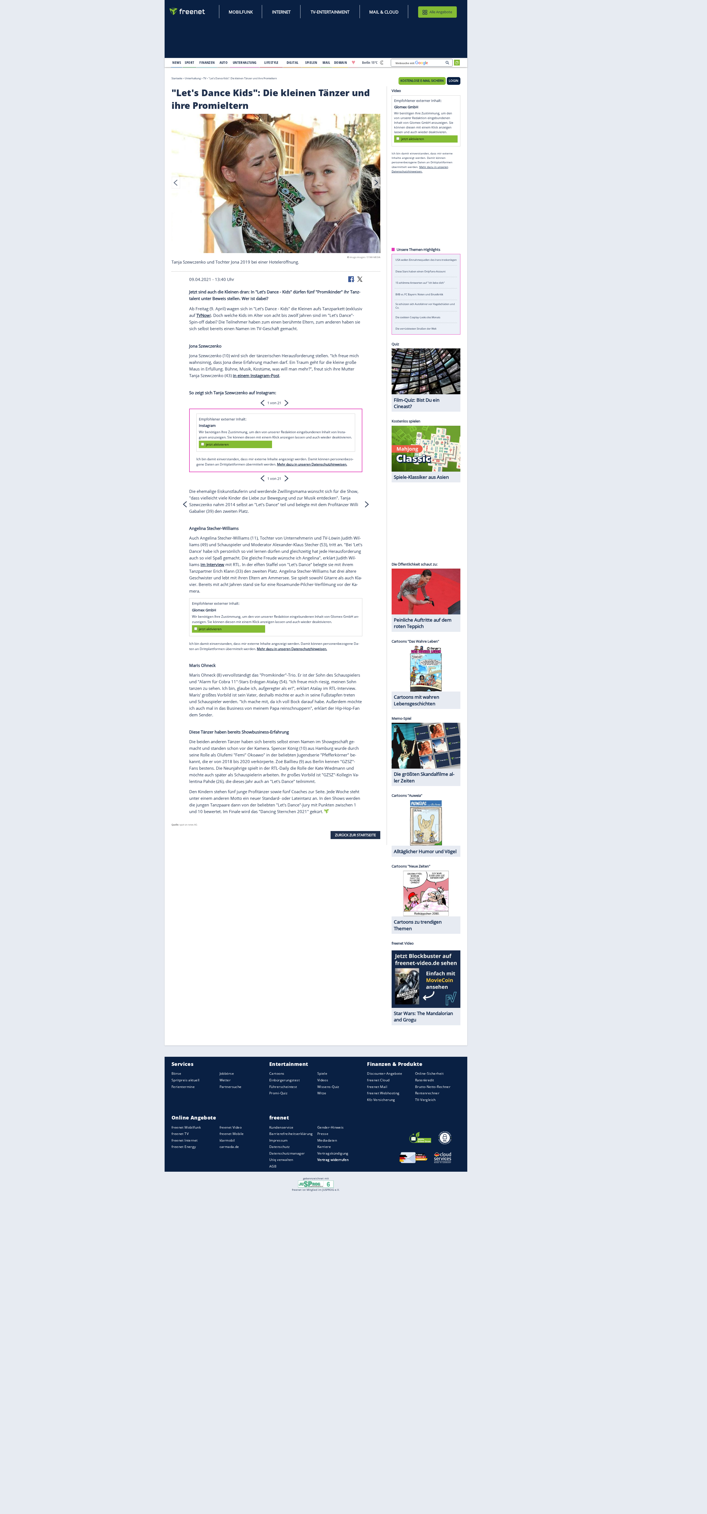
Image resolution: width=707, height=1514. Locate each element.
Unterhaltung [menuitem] (245, 62)
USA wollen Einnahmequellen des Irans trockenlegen (426, 260)
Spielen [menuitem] (311, 62)
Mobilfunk (241, 12)
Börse (176, 1074)
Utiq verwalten (281, 1160)
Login (453, 81)
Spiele (322, 1074)
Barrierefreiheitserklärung (291, 1134)
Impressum (278, 1140)
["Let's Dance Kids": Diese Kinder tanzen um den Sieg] (276, 184)
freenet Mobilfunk (186, 1127)
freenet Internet (185, 1140)
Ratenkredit (424, 1080)
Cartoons (276, 1074)
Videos (322, 1080)
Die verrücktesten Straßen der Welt (415, 328)
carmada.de (229, 1147)
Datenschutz (279, 1147)
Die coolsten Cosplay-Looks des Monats (417, 317)
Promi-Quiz (278, 1093)
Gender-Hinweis (330, 1127)
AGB (272, 1166)
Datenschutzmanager (287, 1153)
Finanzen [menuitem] (207, 62)
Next (376, 182)
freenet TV (180, 1134)
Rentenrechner (427, 1093)
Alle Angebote (440, 11)
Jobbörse (227, 1074)
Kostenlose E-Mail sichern (422, 81)
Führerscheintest (283, 1087)
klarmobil (227, 1140)
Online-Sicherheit (429, 1074)
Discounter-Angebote (384, 1074)
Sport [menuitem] (189, 62)
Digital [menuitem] (293, 62)
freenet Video (231, 1127)
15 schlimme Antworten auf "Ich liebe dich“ (420, 283)
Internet (281, 12)
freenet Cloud (378, 1080)
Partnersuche (231, 1087)
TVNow (203, 315)
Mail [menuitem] (326, 62)
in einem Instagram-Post (256, 375)
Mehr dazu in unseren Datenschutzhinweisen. (312, 464)
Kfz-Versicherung (381, 1100)
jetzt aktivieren (217, 444)
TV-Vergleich (425, 1100)
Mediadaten (327, 1140)
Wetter (225, 1080)
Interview (215, 564)
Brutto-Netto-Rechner (432, 1087)
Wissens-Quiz (328, 1087)
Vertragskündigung (333, 1153)
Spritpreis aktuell (185, 1080)
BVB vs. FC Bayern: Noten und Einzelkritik (419, 294)
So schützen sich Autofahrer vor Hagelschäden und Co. (425, 305)
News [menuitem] (176, 62)
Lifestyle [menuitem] (271, 62)
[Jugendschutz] (316, 1184)
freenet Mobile (232, 1134)
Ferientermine (183, 1087)
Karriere (324, 1147)
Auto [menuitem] (224, 62)
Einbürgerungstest (284, 1080)
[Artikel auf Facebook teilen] (351, 279)
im (204, 564)
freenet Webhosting (383, 1093)
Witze (321, 1093)
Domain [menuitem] (340, 62)
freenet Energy (184, 1147)
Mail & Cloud (384, 12)
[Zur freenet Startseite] (187, 11)
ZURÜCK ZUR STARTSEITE (355, 834)
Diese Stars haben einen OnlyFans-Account (420, 271)
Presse (323, 1134)
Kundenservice (281, 1127)
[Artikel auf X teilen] (359, 279)
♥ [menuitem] (353, 62)
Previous (176, 182)
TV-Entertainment (330, 12)
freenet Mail (377, 1087)
